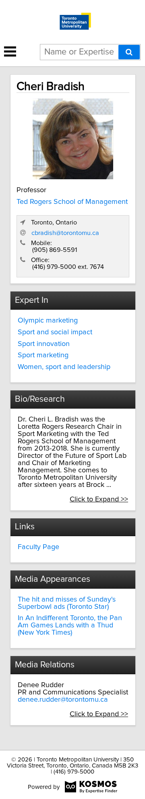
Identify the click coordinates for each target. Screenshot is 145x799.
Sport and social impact (55, 332)
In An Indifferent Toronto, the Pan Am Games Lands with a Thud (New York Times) (70, 625)
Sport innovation (44, 344)
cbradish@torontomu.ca (65, 233)
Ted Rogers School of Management (72, 202)
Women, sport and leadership (64, 367)
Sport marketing (43, 355)
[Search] (129, 52)
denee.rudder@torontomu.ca (63, 699)
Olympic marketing (48, 320)
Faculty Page (38, 547)
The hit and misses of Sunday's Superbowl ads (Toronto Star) (67, 603)
